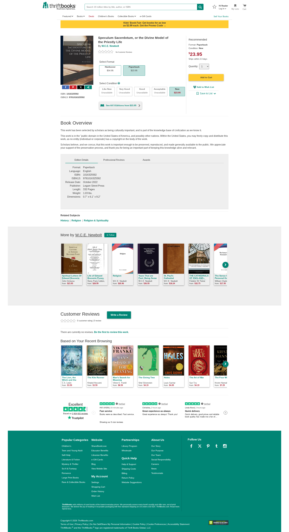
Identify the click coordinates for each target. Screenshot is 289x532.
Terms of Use (67, 524)
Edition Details (82, 160)
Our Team (156, 455)
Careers (155, 464)
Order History (97, 491)
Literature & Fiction (71, 459)
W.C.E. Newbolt (110, 46)
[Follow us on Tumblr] (216, 446)
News (154, 468)
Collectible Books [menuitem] (126, 16)
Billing (124, 473)
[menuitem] (223, 6)
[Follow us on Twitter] (199, 446)
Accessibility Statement (179, 524)
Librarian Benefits (99, 455)
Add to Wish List (205, 87)
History (65, 220)
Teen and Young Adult (72, 450)
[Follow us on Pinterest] (208, 446)
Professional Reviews (114, 160)
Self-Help (66, 455)
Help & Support (129, 464)
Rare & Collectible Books (73, 482)
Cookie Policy (139, 524)
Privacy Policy (81, 524)
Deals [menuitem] (91, 16)
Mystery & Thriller (70, 464)
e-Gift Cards (97, 459)
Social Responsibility (161, 459)
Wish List (95, 496)
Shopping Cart (98, 487)
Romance (66, 473)
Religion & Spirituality (96, 220)
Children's (66, 446)
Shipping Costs (129, 469)
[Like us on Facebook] (191, 446)
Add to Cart (206, 77)
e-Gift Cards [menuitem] (145, 16)
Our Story (155, 446)
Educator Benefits (99, 450)
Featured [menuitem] (66, 16)
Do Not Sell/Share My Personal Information (110, 524)
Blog (93, 464)
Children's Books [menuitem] (106, 16)
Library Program (129, 446)
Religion (76, 220)
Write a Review (119, 315)
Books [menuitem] (80, 16)
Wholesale (127, 450)
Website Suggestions (132, 482)
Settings (95, 482)
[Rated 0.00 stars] (105, 52)
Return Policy (128, 478)
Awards (146, 160)
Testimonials (157, 473)
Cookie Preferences (156, 524)
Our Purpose (157, 450)
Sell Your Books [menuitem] (221, 16)
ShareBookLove (99, 446)
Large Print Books (70, 477)
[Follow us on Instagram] (224, 446)
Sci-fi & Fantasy (69, 468)
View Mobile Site (99, 468)
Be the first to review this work (111, 332)
